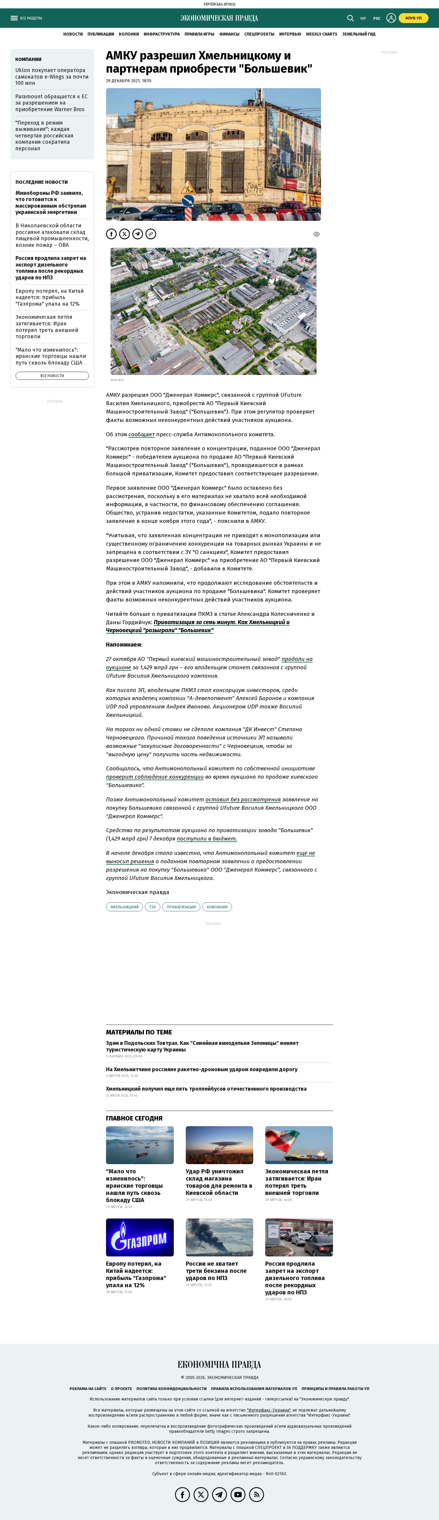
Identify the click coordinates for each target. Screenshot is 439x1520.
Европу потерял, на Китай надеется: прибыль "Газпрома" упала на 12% (136, 1274)
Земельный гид (359, 34)
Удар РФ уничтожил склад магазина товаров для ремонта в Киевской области (219, 1182)
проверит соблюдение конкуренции (155, 776)
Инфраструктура (162, 34)
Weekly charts (321, 34)
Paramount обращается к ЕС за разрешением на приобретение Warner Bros (51, 103)
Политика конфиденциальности (171, 1388)
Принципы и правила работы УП (335, 1388)
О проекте (121, 1388)
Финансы (229, 34)
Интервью (290, 34)
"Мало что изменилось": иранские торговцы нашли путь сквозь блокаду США (134, 1186)
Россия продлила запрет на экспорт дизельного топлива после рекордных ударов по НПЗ (295, 1278)
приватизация (181, 907)
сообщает (141, 434)
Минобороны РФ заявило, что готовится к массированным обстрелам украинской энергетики (51, 203)
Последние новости (42, 182)
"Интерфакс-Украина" (268, 1410)
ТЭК (152, 907)
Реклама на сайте (88, 1388)
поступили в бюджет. (207, 838)
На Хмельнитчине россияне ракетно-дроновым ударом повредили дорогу (201, 1069)
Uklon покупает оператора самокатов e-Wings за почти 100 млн (51, 76)
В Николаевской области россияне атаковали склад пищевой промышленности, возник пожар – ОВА (52, 235)
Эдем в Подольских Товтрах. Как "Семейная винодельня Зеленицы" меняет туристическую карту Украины (202, 1046)
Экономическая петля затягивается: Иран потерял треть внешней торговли (296, 1182)
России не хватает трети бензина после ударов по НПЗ (216, 1271)
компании (217, 907)
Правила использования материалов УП (254, 1388)
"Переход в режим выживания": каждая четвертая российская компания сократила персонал (44, 136)
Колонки (129, 34)
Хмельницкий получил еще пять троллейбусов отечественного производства (206, 1089)
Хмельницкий (124, 907)
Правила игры (199, 34)
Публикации (101, 34)
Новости (73, 34)
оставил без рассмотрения (243, 799)
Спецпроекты (259, 34)
